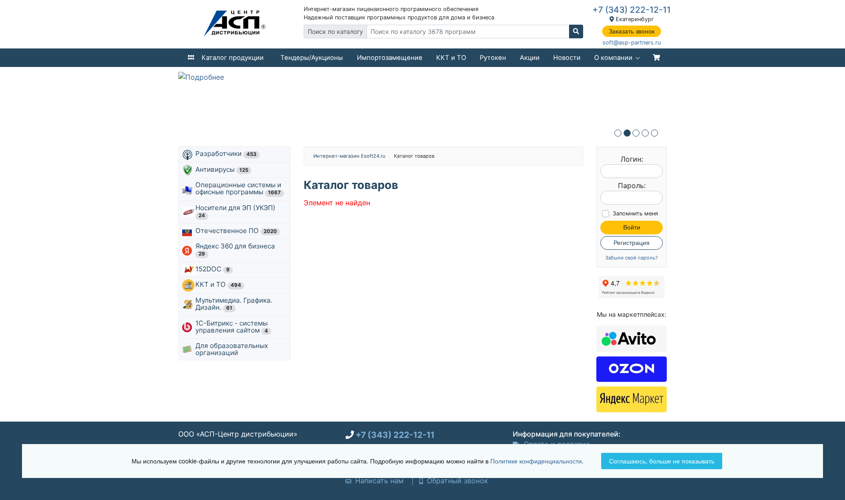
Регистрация (632, 242)
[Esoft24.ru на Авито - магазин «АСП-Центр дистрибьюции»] (631, 337)
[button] (617, 133)
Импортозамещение (389, 58)
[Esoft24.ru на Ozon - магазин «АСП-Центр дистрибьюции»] (631, 368)
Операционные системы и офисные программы (238, 188)
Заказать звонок (631, 31)
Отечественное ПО (236, 230)
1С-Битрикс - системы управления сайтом (231, 326)
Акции (530, 58)
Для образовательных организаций (231, 349)
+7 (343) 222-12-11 (631, 9)
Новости (566, 58)
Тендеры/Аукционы (311, 58)
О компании (613, 58)
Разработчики (226, 153)
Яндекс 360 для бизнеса (236, 249)
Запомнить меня (635, 213)
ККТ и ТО (451, 58)
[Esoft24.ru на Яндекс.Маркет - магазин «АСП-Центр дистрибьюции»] (631, 398)
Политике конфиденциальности (536, 460)
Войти (631, 227)
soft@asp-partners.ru (632, 42)
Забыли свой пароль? (631, 258)
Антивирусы (221, 169)
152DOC (212, 269)
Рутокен (493, 58)
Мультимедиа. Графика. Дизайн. (233, 303)
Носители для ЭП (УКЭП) (236, 211)
